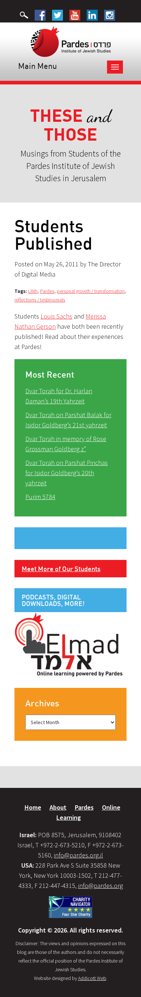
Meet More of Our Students (61, 569)
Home (33, 807)
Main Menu (37, 66)
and (70, 125)
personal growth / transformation (91, 291)
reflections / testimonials (39, 299)
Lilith (33, 291)
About (58, 807)
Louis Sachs (56, 316)
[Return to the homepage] (71, 41)
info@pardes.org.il (78, 855)
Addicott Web (92, 978)
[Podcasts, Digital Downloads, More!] (68, 644)
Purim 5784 (40, 497)
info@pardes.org (100, 885)
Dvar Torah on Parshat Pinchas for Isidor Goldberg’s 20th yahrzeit (66, 472)
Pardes (47, 291)
